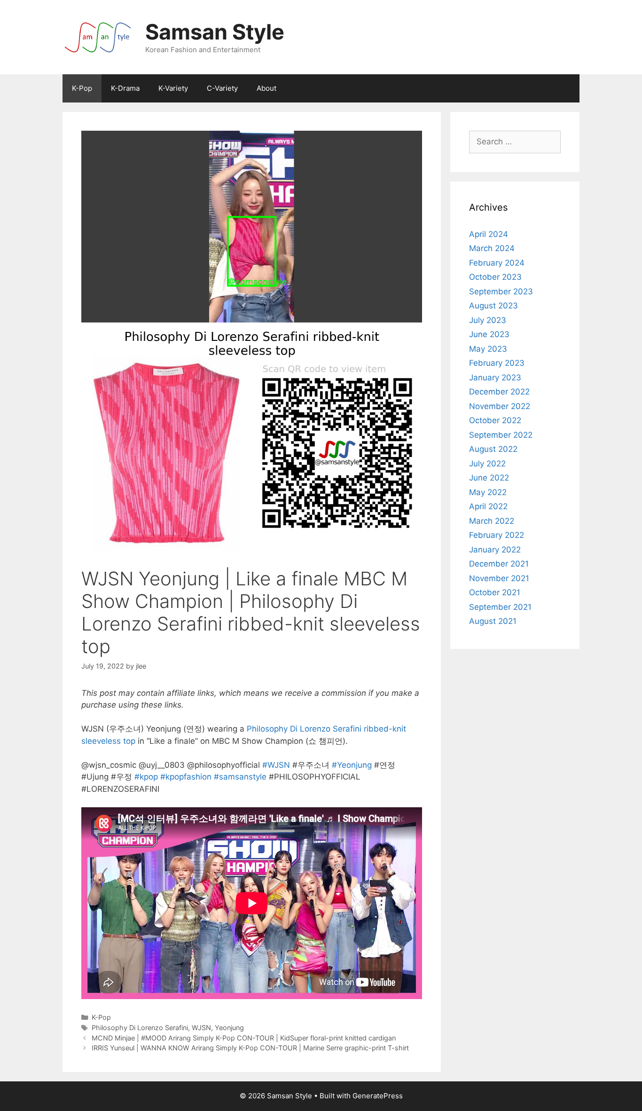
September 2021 (500, 607)
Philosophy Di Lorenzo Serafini (140, 1028)
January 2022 (495, 549)
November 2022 (499, 406)
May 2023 (488, 349)
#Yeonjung (352, 765)
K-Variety (173, 88)
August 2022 (493, 449)
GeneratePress (377, 1095)
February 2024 (497, 263)
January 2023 (495, 377)
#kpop (146, 776)
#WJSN (276, 765)
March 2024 (492, 248)
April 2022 (488, 506)
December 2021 (499, 563)
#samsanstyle (240, 776)
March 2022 (491, 521)
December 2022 (499, 391)
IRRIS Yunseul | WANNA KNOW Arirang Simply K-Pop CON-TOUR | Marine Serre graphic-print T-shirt (250, 1048)
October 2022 (495, 420)
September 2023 (501, 291)
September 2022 (500, 435)
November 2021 (499, 578)
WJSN (201, 1028)
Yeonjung (229, 1028)
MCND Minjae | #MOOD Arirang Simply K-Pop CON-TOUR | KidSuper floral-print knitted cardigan (244, 1038)
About (266, 88)
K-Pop (82, 88)
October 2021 (494, 592)
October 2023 (495, 277)
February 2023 (497, 363)
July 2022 (487, 463)
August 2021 (493, 621)
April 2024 (488, 234)
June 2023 (489, 334)
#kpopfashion (185, 776)
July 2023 (487, 320)
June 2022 (489, 477)
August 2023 (493, 305)
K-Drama (125, 88)
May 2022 (488, 492)
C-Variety (222, 88)
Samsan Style (214, 32)
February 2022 (496, 535)
